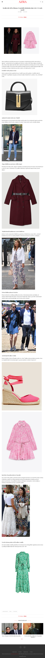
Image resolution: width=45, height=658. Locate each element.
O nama (31, 651)
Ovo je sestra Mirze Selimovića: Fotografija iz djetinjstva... (33, 636)
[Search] (40, 1)
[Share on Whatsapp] (23, 17)
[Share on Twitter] (19, 17)
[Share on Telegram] (24, 17)
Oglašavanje (25, 651)
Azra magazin (5, 611)
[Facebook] (20, 647)
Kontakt (20, 651)
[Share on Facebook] (18, 17)
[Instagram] (24, 647)
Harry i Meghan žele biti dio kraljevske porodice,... (12, 636)
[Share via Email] (25, 17)
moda (10, 611)
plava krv (15, 611)
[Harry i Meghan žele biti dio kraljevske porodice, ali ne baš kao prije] (12, 628)
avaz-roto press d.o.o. (14, 653)
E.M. (20, 11)
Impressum (14, 651)
